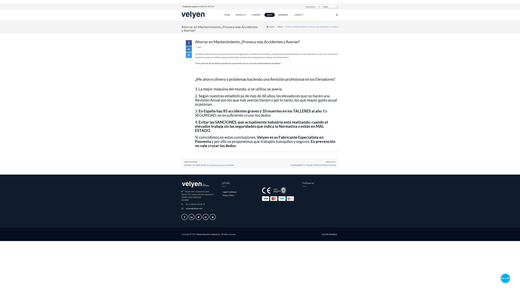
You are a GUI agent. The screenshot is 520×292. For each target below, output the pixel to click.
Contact (298, 15)
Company (256, 15)
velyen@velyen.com (194, 208)
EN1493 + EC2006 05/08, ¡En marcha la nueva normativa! (209, 163)
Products (241, 15)
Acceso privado (329, 234)
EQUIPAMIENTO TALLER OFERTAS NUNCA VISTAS (313, 163)
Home (227, 15)
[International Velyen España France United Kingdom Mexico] (312, 6)
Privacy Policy (228, 195)
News (269, 15)
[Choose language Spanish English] (330, 6)
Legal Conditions (229, 192)
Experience (283, 15)
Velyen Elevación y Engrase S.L (208, 234)
